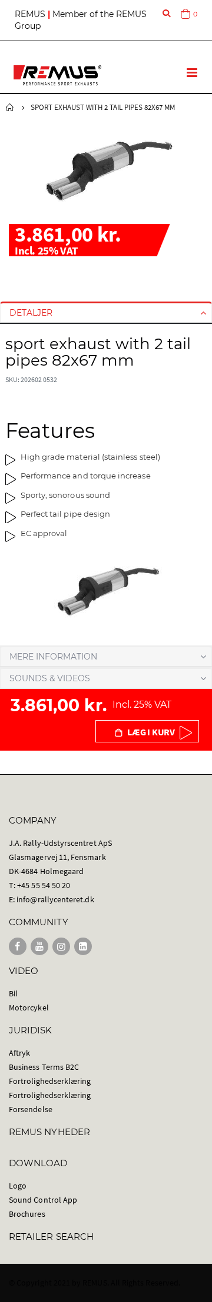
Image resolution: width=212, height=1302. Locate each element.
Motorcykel (29, 1007)
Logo (17, 1185)
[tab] (106, 313)
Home (10, 107)
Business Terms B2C (44, 1067)
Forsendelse (30, 1109)
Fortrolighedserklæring (50, 1081)
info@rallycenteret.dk (55, 899)
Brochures (27, 1214)
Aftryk (19, 1052)
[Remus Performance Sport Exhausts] (57, 75)
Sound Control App (43, 1199)
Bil (13, 993)
